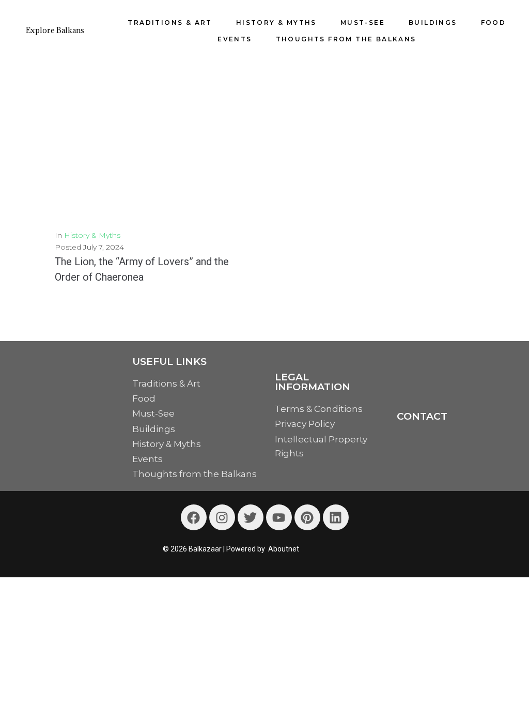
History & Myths (92, 235)
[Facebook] (194, 517)
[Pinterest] (307, 517)
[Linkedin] (336, 517)
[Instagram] (222, 517)
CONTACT (422, 416)
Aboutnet (283, 549)
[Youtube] (279, 517)
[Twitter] (250, 517)
